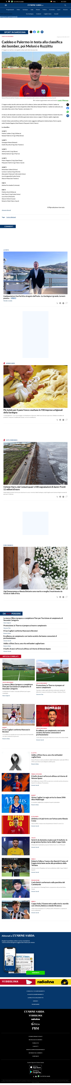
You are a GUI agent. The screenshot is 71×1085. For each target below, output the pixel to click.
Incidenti (38, 14)
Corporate (35, 1056)
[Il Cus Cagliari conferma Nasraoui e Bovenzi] (18, 715)
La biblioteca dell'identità (35, 997)
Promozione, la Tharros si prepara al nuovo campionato (25, 625)
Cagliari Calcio (47, 14)
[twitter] (6, 1)
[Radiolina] (53, 982)
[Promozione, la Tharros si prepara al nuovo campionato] (52, 670)
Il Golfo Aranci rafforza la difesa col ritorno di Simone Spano (27, 649)
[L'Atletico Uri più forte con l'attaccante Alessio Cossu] (16, 825)
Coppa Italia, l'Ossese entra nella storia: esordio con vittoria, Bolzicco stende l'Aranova (50, 905)
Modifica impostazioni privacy (35, 1049)
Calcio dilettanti (11, 217)
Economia (52, 9)
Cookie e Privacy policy (35, 1036)
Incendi (56, 14)
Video (18, 9)
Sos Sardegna (29, 14)
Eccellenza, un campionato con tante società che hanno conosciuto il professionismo (50, 732)
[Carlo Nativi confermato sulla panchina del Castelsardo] (16, 888)
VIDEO (13, 298)
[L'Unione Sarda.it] (35, 5)
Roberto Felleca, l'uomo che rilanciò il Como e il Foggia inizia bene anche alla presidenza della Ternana (49, 863)
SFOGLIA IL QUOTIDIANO (8, 17)
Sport (58, 9)
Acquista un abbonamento (35, 994)
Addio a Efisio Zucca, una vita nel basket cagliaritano (24, 643)
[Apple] (35, 1067)
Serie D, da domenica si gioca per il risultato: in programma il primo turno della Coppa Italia (49, 841)
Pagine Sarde (35, 1004)
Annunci (65, 9)
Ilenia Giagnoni (7, 623)
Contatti (35, 1046)
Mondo (38, 9)
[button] (31, 32)
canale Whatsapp (63, 100)
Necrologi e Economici (35, 1039)
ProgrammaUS (10, 9)
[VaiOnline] (35, 1024)
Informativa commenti (35, 1053)
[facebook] (9, 1)
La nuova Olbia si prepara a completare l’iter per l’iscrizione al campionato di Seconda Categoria (17, 686)
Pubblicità (35, 1043)
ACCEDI (63, 1)
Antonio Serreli (6, 210)
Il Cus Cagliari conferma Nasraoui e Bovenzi (20, 631)
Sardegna (25, 9)
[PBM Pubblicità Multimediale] (35, 1028)
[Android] (35, 1072)
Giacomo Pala (6, 628)
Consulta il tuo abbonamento (35, 991)
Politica (45, 9)
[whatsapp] (12, 1)
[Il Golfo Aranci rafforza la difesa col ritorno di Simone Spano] (16, 782)
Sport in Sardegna (15, 32)
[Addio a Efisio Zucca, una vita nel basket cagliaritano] (16, 761)
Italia (32, 9)
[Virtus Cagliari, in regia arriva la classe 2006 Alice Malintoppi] (16, 803)
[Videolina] (18, 981)
